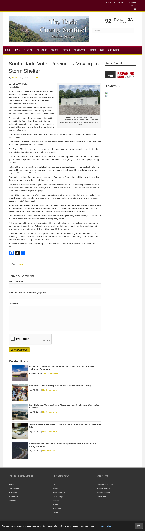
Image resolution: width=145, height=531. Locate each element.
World (55, 504)
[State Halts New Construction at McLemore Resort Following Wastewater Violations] (20, 412)
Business (57, 508)
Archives (133, 6)
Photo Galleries (103, 492)
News (17, 50)
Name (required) (16, 281)
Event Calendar (103, 488)
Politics (56, 500)
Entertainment (59, 492)
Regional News (97, 50)
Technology (58, 496)
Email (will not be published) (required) (27, 292)
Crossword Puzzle (105, 484)
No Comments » (51, 373)
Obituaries (113, 50)
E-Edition (121, 2)
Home (7, 50)
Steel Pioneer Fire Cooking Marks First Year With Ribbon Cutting (60, 385)
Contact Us (110, 2)
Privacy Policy (105, 526)
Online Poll (101, 496)
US (54, 484)
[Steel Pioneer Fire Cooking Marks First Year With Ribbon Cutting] (20, 392)
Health (55, 513)
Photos (66, 50)
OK (138, 526)
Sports (54, 50)
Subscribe (132, 2)
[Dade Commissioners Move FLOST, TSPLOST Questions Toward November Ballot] (20, 431)
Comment (13, 304)
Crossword (80, 50)
